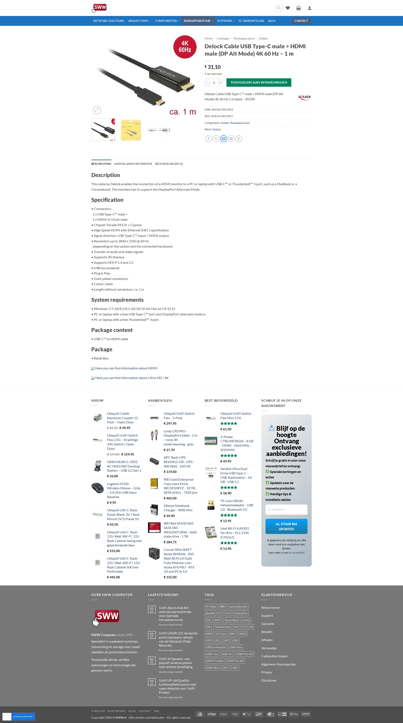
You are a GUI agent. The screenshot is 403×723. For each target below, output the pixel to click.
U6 (236, 627)
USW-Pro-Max (215, 661)
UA (251, 627)
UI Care (220, 633)
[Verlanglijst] (288, 8)
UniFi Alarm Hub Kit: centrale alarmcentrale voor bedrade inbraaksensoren (175, 614)
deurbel (210, 613)
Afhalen (267, 640)
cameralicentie (238, 606)
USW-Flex (235, 647)
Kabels (263, 38)
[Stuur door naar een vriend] (223, 138)
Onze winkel (116, 711)
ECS (228, 613)
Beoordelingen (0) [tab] (169, 163)
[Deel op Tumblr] (238, 138)
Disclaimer (269, 680)
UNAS (242, 633)
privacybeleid (296, 552)
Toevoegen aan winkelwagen (259, 82)
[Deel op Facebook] (208, 138)
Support (267, 615)
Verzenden (269, 648)
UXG (235, 667)
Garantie (267, 624)
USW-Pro (227, 654)
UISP (232, 633)
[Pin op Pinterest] (231, 138)
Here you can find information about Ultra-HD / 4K (132, 378)
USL (217, 640)
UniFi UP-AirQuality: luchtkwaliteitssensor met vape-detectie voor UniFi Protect (177, 686)
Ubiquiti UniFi (138, 20)
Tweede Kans (223, 627)
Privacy (266, 672)
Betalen (266, 632)
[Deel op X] (216, 138)
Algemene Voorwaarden (278, 664)
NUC (218, 620)
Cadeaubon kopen (274, 656)
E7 (220, 613)
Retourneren (270, 607)
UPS (208, 640)
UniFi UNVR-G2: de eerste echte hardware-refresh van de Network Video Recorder (178, 639)
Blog (271, 20)
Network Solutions (108, 20)
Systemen (224, 20)
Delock (216, 129)
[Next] (191, 75)
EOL (208, 620)
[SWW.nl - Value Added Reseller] (111, 8)
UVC (226, 667)
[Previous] (98, 75)
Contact (145, 711)
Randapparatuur (197, 20)
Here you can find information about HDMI (126, 368)
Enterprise (241, 613)
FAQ (156, 711)
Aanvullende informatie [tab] (133, 163)
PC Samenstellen (251, 20)
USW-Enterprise (216, 647)
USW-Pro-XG (236, 661)
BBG (223, 606)
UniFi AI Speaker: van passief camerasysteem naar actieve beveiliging (175, 663)
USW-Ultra (212, 667)
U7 (243, 627)
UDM (209, 633)
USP (225, 640)
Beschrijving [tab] (101, 163)
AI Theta (211, 606)
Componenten (166, 20)
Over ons (98, 711)
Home (209, 38)
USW (235, 640)
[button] (279, 8)
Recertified (231, 620)
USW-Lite (212, 654)
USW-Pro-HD (245, 654)
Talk (208, 627)
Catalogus (223, 38)
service (245, 620)
